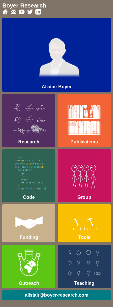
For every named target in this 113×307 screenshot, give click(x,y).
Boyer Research (24, 5)
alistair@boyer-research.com (56, 295)
